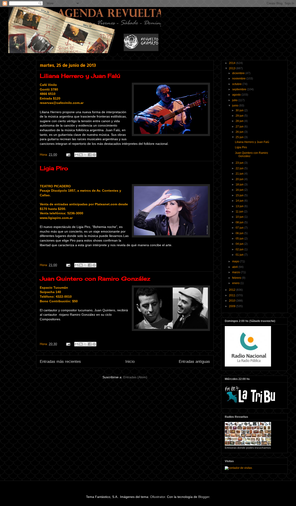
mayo (236, 261)
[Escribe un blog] (81, 154)
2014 (232, 63)
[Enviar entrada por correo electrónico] (68, 154)
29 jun (240, 115)
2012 (232, 289)
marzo (236, 272)
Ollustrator (157, 497)
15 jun (240, 195)
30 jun (240, 110)
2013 (232, 68)
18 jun (240, 184)
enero (236, 283)
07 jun (240, 227)
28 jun (240, 121)
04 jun (240, 243)
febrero (237, 277)
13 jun (240, 206)
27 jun (240, 126)
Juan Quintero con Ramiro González (95, 278)
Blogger (203, 497)
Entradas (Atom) (135, 377)
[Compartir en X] (85, 154)
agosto (236, 94)
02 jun (240, 249)
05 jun (240, 238)
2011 (232, 295)
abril (235, 267)
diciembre (238, 73)
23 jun (240, 162)
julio (235, 100)
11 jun (240, 211)
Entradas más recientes (60, 361)
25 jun (240, 137)
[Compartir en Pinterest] (94, 154)
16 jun (240, 189)
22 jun (240, 168)
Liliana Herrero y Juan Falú (80, 75)
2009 (232, 306)
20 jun (240, 179)
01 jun (240, 254)
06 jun (240, 233)
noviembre (239, 78)
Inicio (130, 361)
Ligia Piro (54, 168)
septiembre (239, 89)
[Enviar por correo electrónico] (76, 154)
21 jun (240, 173)
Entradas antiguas (194, 361)
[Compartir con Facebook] (89, 154)
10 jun (240, 216)
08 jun (240, 222)
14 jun (240, 200)
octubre (237, 84)
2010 (232, 300)
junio (235, 105)
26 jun (240, 131)
